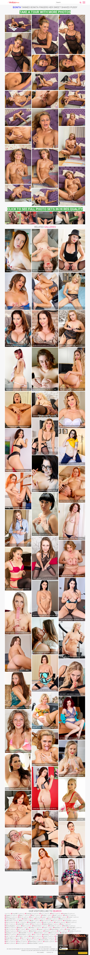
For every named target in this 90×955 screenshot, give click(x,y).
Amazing (45, 934)
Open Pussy (32, 941)
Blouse (49, 919)
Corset (46, 941)
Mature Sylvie (54, 929)
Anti (20, 917)
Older (59, 931)
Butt (18, 943)
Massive (20, 927)
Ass (31, 917)
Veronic (45, 936)
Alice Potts (33, 931)
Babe (7, 927)
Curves (70, 917)
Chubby (32, 927)
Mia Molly (66, 926)
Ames (45, 938)
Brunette (51, 926)
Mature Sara (38, 933)
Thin (32, 924)
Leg (57, 938)
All (34, 938)
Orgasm (8, 915)
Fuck (7, 929)
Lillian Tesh (9, 920)
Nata (62, 924)
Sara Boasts (67, 920)
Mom (51, 933)
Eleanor (58, 936)
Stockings (28, 913)
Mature (8, 917)
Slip (21, 920)
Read (7, 931)
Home (44, 922)
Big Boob (8, 933)
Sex (22, 938)
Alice (23, 926)
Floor (18, 941)
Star (33, 915)
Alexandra (57, 927)
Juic (7, 924)
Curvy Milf (14, 913)
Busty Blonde (31, 922)
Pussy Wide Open (10, 919)
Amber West (9, 938)
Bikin (42, 920)
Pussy (66, 915)
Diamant (32, 936)
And (53, 920)
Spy (18, 929)
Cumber (68, 929)
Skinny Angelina (10, 926)
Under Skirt (64, 933)
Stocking (64, 913)
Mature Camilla (33, 943)
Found (45, 927)
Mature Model (57, 917)
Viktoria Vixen (37, 926)
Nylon (20, 915)
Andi (7, 940)
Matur (61, 919)
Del (34, 934)
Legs (29, 940)
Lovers (43, 917)
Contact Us (50, 952)
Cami (7, 943)
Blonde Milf (23, 933)
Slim (7, 941)
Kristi (68, 922)
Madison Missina (47, 924)
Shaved (46, 931)
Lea (7, 936)
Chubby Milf (71, 927)
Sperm (20, 931)
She (36, 919)
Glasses (40, 929)
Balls (32, 920)
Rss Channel (40, 952)
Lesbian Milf (20, 924)
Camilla (25, 919)
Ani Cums (19, 936)
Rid (28, 929)
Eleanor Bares (22, 934)
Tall (18, 922)
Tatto (57, 940)
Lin (41, 913)
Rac (18, 940)
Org (7, 922)
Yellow (44, 915)
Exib (55, 915)
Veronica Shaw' (44, 940)
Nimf (52, 913)
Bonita (17, 7)
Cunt (56, 922)
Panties (71, 931)
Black (7, 934)
